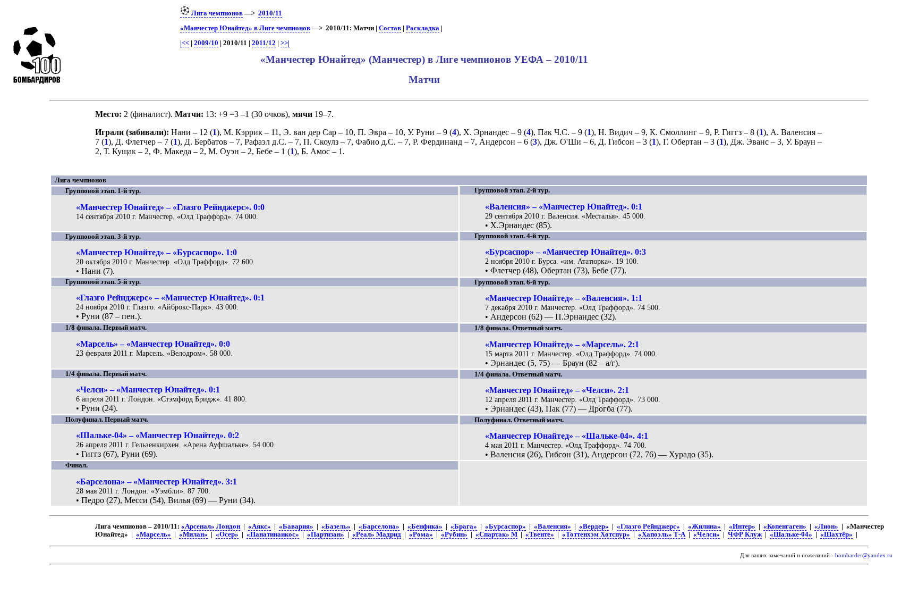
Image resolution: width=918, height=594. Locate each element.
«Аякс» (259, 526)
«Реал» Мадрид (376, 534)
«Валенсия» (552, 526)
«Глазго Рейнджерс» (648, 526)
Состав (390, 28)
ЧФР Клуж (745, 534)
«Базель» (336, 526)
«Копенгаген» (784, 526)
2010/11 (270, 13)
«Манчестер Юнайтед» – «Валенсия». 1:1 (563, 298)
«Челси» (706, 534)
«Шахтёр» (836, 534)
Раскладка (422, 28)
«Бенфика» (425, 526)
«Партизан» (325, 534)
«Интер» (742, 526)
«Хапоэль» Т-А (661, 534)
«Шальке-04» (791, 534)
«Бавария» (296, 526)
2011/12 (264, 43)
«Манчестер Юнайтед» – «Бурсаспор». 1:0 (156, 252)
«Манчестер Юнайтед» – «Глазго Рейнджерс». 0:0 (170, 207)
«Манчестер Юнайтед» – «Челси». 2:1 (557, 390)
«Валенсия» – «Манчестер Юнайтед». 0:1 (563, 206)
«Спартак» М (496, 534)
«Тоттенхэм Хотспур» (596, 534)
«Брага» (463, 526)
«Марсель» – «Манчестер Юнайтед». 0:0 (153, 343)
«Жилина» (704, 526)
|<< (184, 43)
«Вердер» (594, 526)
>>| (285, 43)
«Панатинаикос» (272, 534)
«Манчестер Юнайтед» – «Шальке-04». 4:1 (566, 435)
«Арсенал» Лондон (210, 526)
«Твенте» (539, 534)
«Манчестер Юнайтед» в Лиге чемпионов (245, 28)
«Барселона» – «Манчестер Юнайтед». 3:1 (156, 481)
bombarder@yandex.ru (863, 555)
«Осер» (227, 534)
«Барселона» (379, 526)
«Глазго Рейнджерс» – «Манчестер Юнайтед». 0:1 (170, 297)
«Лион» (826, 526)
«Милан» (193, 534)
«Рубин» (454, 534)
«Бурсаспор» (505, 526)
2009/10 (206, 43)
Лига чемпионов (216, 13)
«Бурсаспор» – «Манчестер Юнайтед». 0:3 (565, 251)
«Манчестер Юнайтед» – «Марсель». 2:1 (562, 344)
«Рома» (421, 534)
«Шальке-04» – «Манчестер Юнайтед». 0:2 (157, 435)
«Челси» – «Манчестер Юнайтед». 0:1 (148, 389)
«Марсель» (153, 534)
